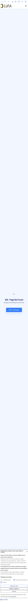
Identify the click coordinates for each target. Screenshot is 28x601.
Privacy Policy (13, 596)
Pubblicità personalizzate (21, 579)
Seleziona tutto (14, 586)
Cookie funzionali (7, 579)
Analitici (5, 582)
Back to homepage (14, 310)
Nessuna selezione (14, 588)
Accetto (14, 591)
